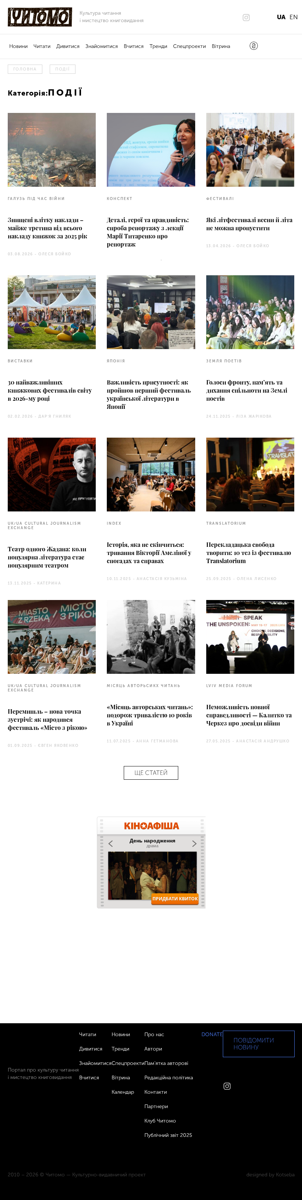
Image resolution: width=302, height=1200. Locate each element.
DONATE (212, 1034)
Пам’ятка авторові (166, 1063)
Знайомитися (101, 46)
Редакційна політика (168, 1078)
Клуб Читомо (160, 1121)
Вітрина (221, 46)
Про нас (154, 1034)
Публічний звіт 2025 (168, 1135)
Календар (123, 1092)
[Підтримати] (254, 46)
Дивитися (68, 46)
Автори (153, 1049)
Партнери (156, 1106)
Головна (25, 69)
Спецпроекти (189, 46)
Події (62, 69)
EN (293, 17)
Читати (42, 46)
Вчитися (134, 46)
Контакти (155, 1092)
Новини (18, 46)
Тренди (158, 46)
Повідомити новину (253, 1044)
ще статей (151, 772)
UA (281, 17)
